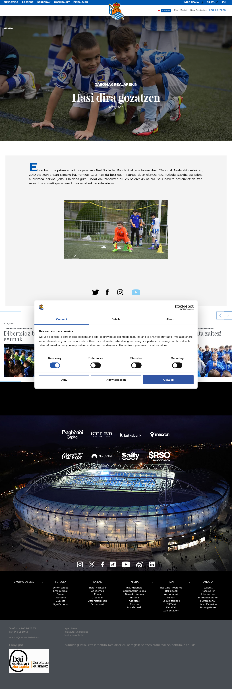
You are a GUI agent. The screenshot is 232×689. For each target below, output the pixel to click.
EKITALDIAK (80, 2)
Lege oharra (70, 628)
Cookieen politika (73, 635)
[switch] (95, 365)
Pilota (97, 594)
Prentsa (134, 604)
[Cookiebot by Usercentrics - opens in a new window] (178, 307)
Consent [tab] (61, 319)
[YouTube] (126, 564)
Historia (134, 598)
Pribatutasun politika (75, 632)
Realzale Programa (171, 588)
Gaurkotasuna (24, 582)
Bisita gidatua (208, 607)
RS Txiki (171, 604)
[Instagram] (120, 291)
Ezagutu (208, 588)
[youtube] (136, 291)
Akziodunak (171, 594)
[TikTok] (113, 564)
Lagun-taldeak (171, 601)
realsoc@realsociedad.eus (24, 637)
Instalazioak (134, 607)
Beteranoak (97, 604)
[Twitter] (95, 291)
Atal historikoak (97, 601)
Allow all (168, 379)
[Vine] (139, 564)
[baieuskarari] (29, 660)
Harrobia (60, 598)
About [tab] (170, 319)
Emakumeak (60, 591)
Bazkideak (171, 591)
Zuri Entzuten (171, 611)
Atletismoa (97, 591)
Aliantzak (134, 601)
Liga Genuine (61, 604)
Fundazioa (11, 2)
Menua (8, 28)
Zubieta (60, 601)
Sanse (60, 594)
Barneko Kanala (134, 594)
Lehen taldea (61, 588)
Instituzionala (134, 588)
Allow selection (116, 379)
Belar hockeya (97, 588)
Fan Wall (171, 607)
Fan (171, 582)
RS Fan (171, 598)
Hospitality (62, 2)
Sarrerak (44, 2)
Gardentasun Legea (134, 591)
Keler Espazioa (208, 604)
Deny (64, 379)
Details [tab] (116, 319)
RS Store (28, 2)
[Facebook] (107, 291)
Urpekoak (97, 598)
